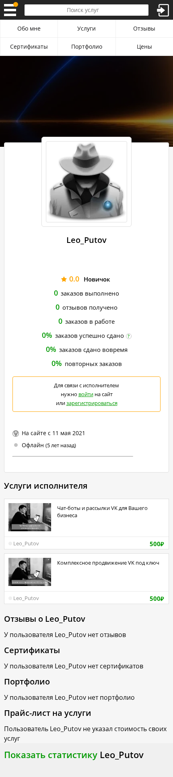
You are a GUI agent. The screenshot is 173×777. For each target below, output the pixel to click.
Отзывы (144, 28)
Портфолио (86, 46)
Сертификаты (29, 46)
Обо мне (29, 28)
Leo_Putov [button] (26, 543)
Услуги (86, 28)
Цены (144, 46)
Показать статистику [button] (50, 754)
